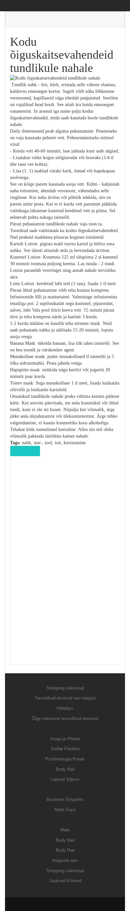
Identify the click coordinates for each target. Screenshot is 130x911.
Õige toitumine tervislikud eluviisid (65, 718)
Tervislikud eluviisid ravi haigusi (65, 698)
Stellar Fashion (65, 748)
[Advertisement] (65, 564)
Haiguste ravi (65, 860)
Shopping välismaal (65, 688)
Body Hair (65, 769)
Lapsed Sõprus (65, 779)
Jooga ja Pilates (65, 738)
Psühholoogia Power (65, 759)
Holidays (65, 708)
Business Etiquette (65, 799)
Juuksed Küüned (65, 880)
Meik (65, 829)
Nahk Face (65, 809)
